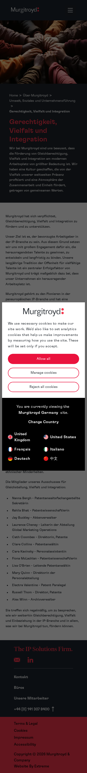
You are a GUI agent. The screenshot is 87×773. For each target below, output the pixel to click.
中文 (54, 458)
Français (22, 449)
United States (63, 437)
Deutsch (22, 458)
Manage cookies (44, 372)
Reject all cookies (43, 387)
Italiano (57, 449)
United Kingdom (22, 437)
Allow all (43, 359)
